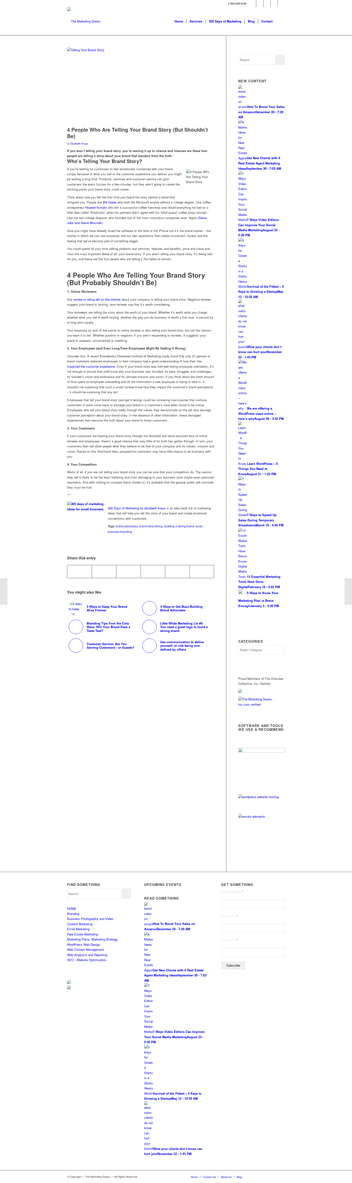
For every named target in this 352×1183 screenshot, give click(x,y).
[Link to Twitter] (252, 3)
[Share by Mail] (202, 571)
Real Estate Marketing (82, 934)
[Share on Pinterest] (153, 571)
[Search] (280, 21)
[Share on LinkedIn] (177, 571)
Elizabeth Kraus (79, 143)
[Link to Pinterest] (274, 3)
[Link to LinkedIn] (266, 3)
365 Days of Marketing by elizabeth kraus (136, 508)
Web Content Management (85, 949)
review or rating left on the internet (97, 299)
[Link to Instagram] (281, 3)
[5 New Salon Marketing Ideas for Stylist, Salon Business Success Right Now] (348, 591)
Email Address (232, 892)
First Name (229, 916)
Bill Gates (110, 202)
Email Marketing (78, 929)
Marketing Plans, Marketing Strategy (92, 939)
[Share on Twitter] (104, 571)
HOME (71, 908)
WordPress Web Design (83, 944)
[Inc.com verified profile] (261, 704)
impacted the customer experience (91, 366)
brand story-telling (151, 526)
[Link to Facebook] (259, 3)
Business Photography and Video (90, 918)
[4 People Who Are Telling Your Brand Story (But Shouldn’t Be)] (140, 85)
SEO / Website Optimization (86, 960)
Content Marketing (79, 924)
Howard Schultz (96, 207)
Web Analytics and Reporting (87, 954)
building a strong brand (179, 526)
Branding (73, 913)
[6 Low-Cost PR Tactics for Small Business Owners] (3, 591)
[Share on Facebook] (79, 571)
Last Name (229, 940)
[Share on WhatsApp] (128, 571)
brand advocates (127, 526)
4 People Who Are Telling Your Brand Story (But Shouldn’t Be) (137, 133)
